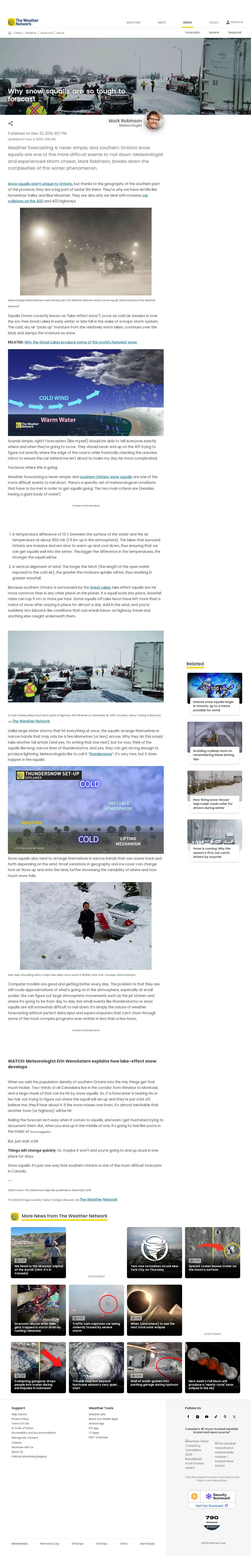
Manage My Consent (25, 1437)
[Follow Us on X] (234, 1417)
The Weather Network (31, 721)
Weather (31, 33)
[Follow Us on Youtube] (206, 1417)
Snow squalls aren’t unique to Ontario (40, 183)
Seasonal (46, 33)
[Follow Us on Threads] (225, 1417)
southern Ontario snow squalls (106, 476)
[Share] (10, 123)
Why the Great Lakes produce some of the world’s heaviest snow (80, 342)
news (18, 33)
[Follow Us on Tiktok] (215, 1417)
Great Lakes (100, 587)
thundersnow (100, 754)
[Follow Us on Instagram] (197, 1417)
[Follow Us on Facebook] (188, 1417)
